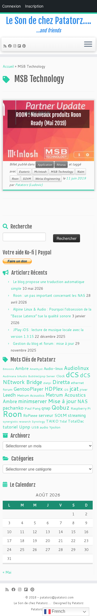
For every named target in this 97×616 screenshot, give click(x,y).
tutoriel (10, 427)
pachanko (13, 407)
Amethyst (36, 369)
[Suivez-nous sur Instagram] (15, 45)
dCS (72, 374)
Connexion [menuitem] (11, 6)
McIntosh (40, 171)
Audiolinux (76, 368)
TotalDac (76, 421)
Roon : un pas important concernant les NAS (49, 295)
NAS (82, 401)
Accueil (8, 66)
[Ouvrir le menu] (88, 44)
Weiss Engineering (47, 179)
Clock (60, 375)
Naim (80, 171)
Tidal (63, 421)
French (58, 611)
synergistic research (17, 421)
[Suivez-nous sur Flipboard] (20, 45)
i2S (66, 389)
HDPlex (53, 388)
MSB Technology (62, 171)
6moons (8, 369)
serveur (46, 415)
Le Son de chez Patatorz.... (32, 603)
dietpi (47, 383)
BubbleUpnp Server (41, 376)
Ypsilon (54, 427)
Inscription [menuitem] (34, 6)
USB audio (39, 427)
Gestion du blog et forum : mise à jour (43, 343)
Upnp (24, 427)
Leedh (9, 395)
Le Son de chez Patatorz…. (48, 21)
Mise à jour (62, 401)
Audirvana (9, 376)
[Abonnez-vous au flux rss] (6, 45)
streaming (77, 415)
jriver (84, 389)
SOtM (27, 179)
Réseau (61, 164)
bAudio (22, 376)
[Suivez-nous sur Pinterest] (24, 45)
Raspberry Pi (81, 408)
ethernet (77, 382)
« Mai (7, 572)
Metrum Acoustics (30, 395)
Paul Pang (32, 408)
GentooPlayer (28, 389)
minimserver (32, 401)
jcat (74, 388)
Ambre (22, 368)
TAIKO (52, 421)
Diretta (61, 382)
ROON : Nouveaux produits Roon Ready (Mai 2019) (48, 119)
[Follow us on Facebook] (10, 45)
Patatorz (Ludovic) (29, 184)
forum (7, 389)
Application (44, 164)
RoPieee (30, 415)
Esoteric (24, 171)
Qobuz (60, 407)
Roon (15, 179)
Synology (38, 421)
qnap (45, 408)
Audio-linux (53, 368)
